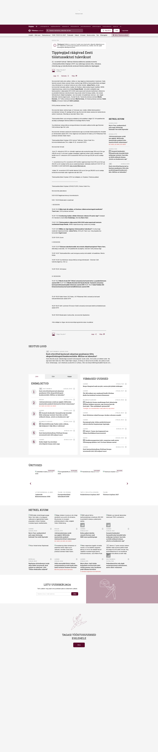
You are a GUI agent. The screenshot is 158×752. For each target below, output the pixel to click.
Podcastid (70, 35)
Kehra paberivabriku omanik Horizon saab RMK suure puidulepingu (88, 535)
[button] (53, 593)
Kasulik (41, 399)
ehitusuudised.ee (75, 26)
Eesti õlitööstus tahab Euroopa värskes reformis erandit (102, 415)
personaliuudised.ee (86, 26)
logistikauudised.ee (55, 26)
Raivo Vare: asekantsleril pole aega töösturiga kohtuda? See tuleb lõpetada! (118, 127)
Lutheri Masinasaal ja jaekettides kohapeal (49, 492)
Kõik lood (37, 35)
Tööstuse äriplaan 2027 (111, 494)
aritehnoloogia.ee (96, 26)
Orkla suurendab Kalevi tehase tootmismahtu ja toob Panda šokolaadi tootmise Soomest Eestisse (66, 565)
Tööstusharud (46, 35)
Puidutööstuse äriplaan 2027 (90, 494)
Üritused (82, 35)
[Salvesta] (74, 389)
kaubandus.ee (65, 26)
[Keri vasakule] (31, 483)
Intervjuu (32, 559)
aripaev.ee (115, 26)
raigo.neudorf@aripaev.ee (77, 166)
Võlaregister (103, 35)
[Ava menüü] (36, 26)
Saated (85, 438)
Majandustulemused (45, 421)
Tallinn (105, 492)
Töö (97, 35)
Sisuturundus (91, 35)
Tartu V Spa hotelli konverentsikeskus (92, 492)
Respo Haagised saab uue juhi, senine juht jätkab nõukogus (102, 386)
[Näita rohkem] (120, 26)
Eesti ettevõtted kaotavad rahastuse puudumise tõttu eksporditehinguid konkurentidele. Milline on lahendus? (71, 355)
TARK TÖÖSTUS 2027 (59, 35)
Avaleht (31, 35)
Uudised (41, 410)
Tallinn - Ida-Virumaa (64, 492)
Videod (77, 35)
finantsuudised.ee (107, 26)
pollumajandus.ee (44, 26)
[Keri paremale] (127, 483)
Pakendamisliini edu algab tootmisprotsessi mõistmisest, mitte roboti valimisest (116, 565)
